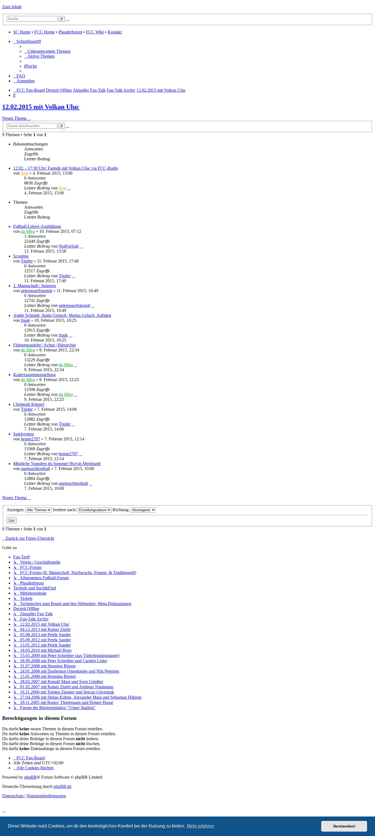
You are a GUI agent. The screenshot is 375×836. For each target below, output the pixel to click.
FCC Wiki (95, 32)
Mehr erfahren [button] (200, 826)
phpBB (30, 777)
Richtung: (122, 509)
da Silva (28, 231)
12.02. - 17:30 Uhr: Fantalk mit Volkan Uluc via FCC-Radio (65, 168)
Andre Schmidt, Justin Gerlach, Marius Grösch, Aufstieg (62, 315)
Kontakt (115, 32)
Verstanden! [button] (344, 826)
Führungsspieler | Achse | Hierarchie (44, 345)
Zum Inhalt (11, 6)
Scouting (21, 256)
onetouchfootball (35, 468)
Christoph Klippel (28, 404)
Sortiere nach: (65, 509)
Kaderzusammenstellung (34, 374)
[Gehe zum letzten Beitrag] (69, 188)
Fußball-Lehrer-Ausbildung (37, 226)
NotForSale (69, 246)
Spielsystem (23, 434)
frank (25, 320)
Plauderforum (70, 32)
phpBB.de (62, 786)
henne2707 (30, 439)
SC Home (21, 32)
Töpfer (27, 261)
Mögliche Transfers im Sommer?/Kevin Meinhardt (56, 463)
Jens (24, 173)
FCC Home (44, 32)
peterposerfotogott (36, 290)
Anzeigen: (16, 509)
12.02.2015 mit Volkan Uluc (40, 106)
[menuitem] (47, 51)
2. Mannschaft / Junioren (34, 285)
